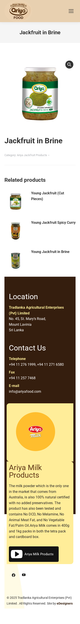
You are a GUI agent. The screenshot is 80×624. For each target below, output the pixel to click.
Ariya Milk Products (39, 554)
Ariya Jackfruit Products (32, 155)
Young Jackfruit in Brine (50, 252)
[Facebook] (13, 575)
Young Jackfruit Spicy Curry (53, 222)
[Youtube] (23, 575)
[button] (69, 65)
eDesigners (65, 603)
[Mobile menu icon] (71, 11)
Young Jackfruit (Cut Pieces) (47, 196)
